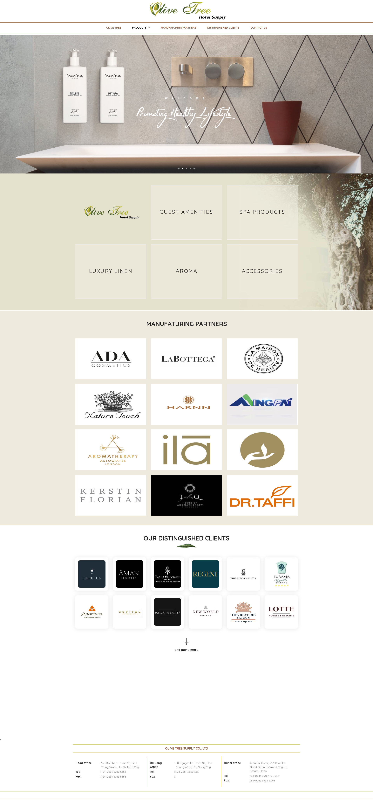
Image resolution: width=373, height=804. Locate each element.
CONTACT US (258, 27)
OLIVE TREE (113, 27)
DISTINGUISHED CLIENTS (223, 27)
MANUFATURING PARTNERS (178, 27)
